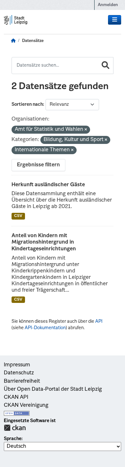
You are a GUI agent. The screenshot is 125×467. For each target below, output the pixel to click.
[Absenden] (105, 65)
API (99, 321)
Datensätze (33, 41)
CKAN (15, 427)
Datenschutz (19, 373)
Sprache (12, 439)
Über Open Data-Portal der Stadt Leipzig (53, 389)
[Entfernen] (86, 130)
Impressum (17, 365)
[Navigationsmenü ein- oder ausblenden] (114, 20)
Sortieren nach (27, 104)
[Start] (13, 41)
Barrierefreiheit (22, 381)
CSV (18, 216)
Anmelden (108, 5)
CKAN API (16, 397)
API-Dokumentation (45, 328)
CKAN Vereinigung (26, 405)
